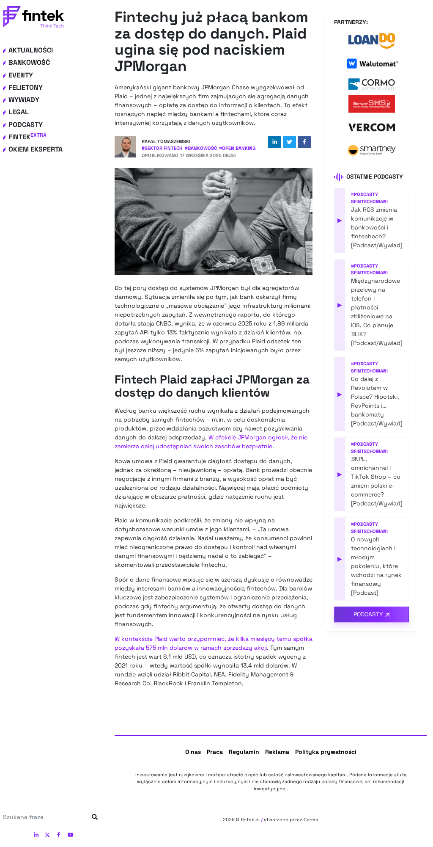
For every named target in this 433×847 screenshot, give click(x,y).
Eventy (20, 75)
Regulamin (244, 752)
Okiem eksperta (35, 149)
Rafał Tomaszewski (166, 141)
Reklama (277, 752)
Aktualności (30, 50)
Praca (215, 752)
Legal (18, 112)
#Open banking (237, 148)
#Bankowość (201, 148)
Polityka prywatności (325, 752)
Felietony (25, 87)
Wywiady (23, 99)
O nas (193, 752)
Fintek (27, 136)
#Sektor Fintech (162, 148)
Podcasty (25, 124)
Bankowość (29, 62)
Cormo (311, 819)
